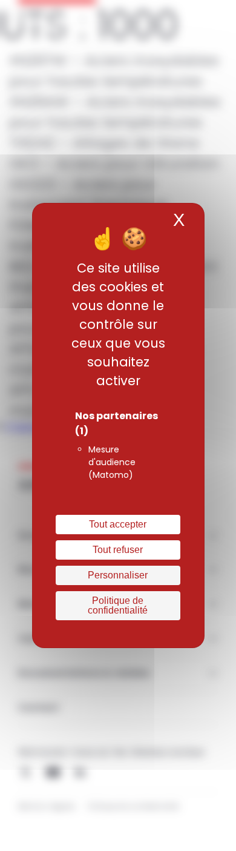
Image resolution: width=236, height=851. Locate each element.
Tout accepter (117, 524)
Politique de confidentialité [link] (118, 605)
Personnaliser (118, 575)
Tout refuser (118, 550)
